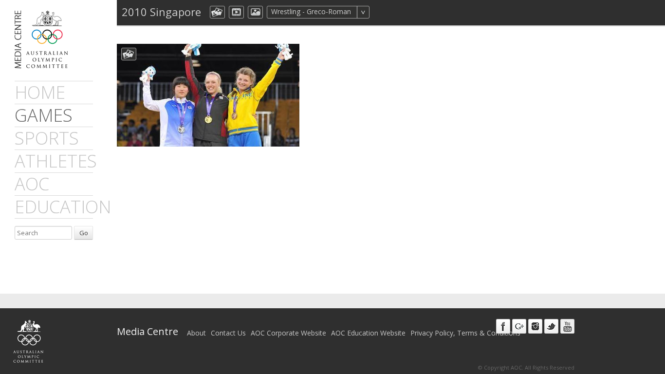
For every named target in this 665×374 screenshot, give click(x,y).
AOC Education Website (368, 332)
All (382, 12)
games (44, 115)
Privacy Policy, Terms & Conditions (465, 332)
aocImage (255, 12)
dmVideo (236, 12)
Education (63, 207)
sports (47, 138)
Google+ (519, 326)
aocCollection (217, 12)
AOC (32, 184)
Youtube (567, 326)
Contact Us (228, 332)
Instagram (535, 326)
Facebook (503, 326)
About (196, 332)
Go (83, 232)
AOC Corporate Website (288, 332)
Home (40, 92)
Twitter (551, 326)
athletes (56, 161)
